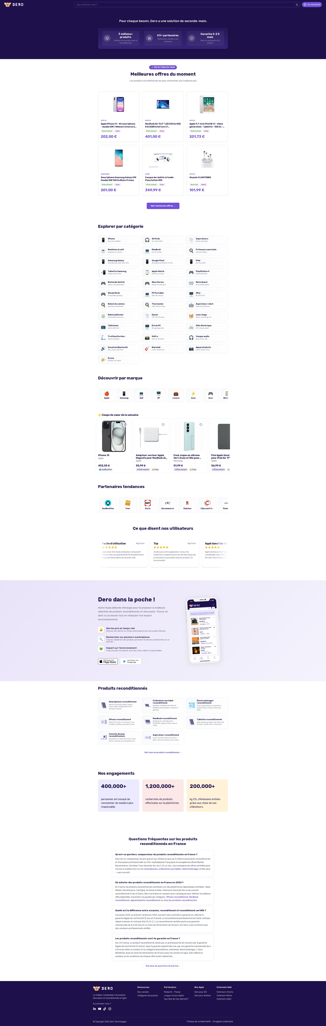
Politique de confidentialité (199, 1021)
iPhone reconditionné (177, 897)
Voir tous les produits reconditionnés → (163, 752)
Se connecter (314, 4)
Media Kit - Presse (172, 992)
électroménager (190, 869)
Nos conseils (143, 992)
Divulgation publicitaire (223, 1021)
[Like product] (125, 424)
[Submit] (297, 4)
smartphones (151, 869)
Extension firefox (224, 995)
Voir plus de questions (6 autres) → (163, 966)
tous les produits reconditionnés (180, 900)
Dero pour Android (202, 995)
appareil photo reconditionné (145, 900)
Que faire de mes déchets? (176, 999)
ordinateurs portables (170, 869)
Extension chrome (225, 992)
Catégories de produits (147, 995)
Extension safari (224, 999)
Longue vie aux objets (174, 995)
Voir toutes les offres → (163, 206)
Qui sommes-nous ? (102, 1004)
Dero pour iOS (200, 992)
